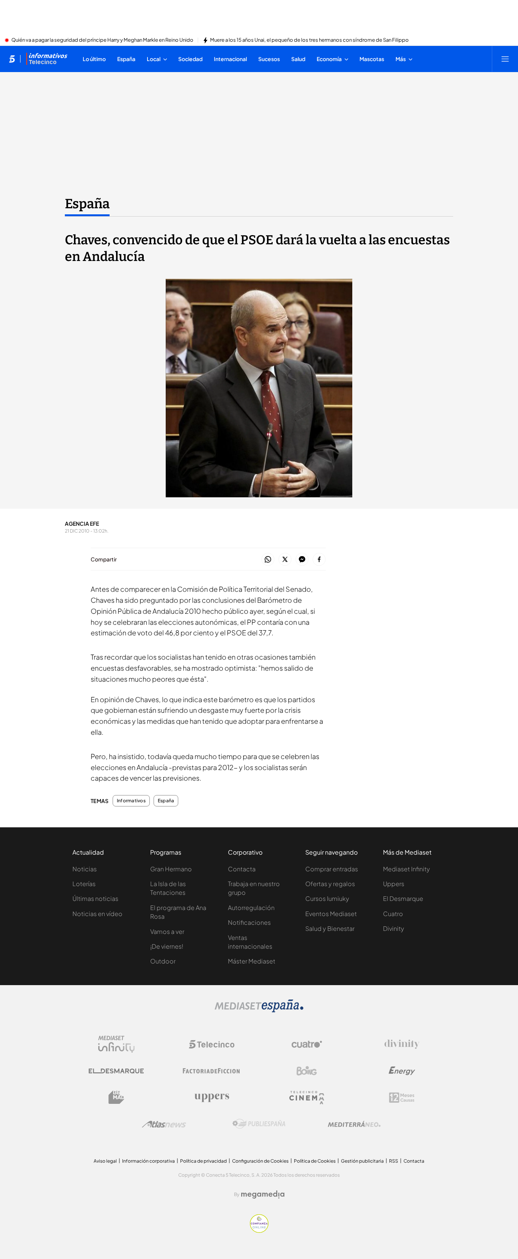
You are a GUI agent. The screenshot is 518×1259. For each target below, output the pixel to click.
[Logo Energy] (402, 1070)
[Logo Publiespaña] (259, 1123)
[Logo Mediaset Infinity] (116, 1044)
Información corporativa (148, 1161)
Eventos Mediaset (331, 914)
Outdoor (163, 961)
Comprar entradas (331, 869)
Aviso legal (105, 1161)
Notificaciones (249, 922)
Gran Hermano (171, 869)
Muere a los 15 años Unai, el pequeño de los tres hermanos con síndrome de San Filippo (309, 40)
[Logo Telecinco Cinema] (306, 1098)
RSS (393, 1161)
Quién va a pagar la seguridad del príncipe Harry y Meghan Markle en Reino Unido (102, 40)
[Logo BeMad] (116, 1097)
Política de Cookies (315, 1161)
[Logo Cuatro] (307, 1044)
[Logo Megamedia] (262, 1194)
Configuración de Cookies (260, 1161)
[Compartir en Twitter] (285, 560)
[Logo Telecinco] (211, 1044)
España (87, 204)
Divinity (393, 928)
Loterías (84, 884)
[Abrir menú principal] (505, 59)
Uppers (393, 884)
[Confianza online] (259, 1230)
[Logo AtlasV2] (164, 1124)
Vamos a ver (167, 931)
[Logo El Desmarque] (116, 1071)
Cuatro (393, 914)
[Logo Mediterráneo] (354, 1124)
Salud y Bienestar (330, 928)
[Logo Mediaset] (259, 1010)
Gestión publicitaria (362, 1161)
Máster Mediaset (251, 961)
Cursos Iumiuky (327, 898)
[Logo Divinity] (402, 1044)
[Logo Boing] (307, 1070)
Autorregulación (251, 908)
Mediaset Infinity (406, 869)
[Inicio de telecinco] (12, 59)
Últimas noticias (95, 898)
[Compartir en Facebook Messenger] (302, 560)
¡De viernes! (166, 946)
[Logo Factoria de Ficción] (211, 1070)
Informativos (131, 800)
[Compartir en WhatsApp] (268, 560)
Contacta (242, 869)
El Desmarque (403, 898)
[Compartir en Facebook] (319, 560)
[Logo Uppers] (211, 1097)
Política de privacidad (203, 1161)
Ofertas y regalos (330, 884)
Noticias (84, 869)
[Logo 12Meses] (401, 1097)
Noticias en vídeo (97, 914)
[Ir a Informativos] (46, 58)
